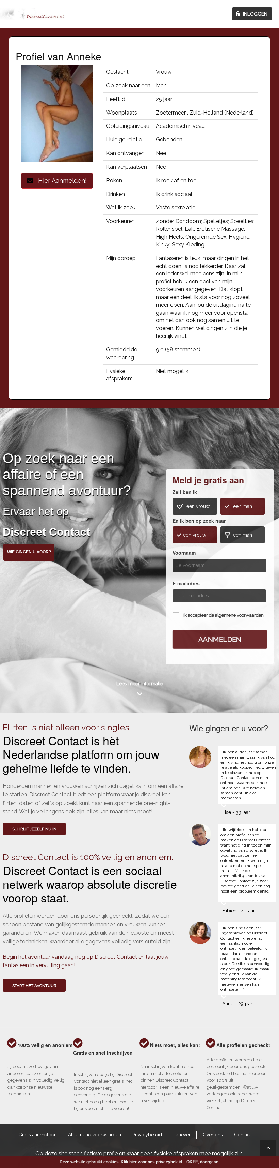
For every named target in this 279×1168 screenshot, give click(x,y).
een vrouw (198, 506)
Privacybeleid (147, 1134)
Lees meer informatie (139, 683)
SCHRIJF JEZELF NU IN (34, 829)
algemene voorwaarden (239, 615)
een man (242, 506)
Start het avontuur (34, 985)
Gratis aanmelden (37, 1134)
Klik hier (129, 1161)
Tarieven (182, 1134)
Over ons (213, 1134)
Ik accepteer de (223, 615)
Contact (242, 1134)
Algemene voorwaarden (94, 1134)
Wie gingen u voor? (29, 552)
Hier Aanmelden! (60, 180)
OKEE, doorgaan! (203, 1161)
